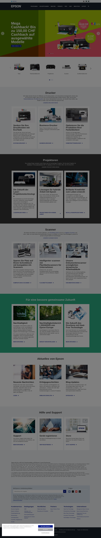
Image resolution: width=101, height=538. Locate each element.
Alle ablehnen (45, 529)
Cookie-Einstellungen (45, 532)
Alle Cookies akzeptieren (45, 526)
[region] (28, 530)
